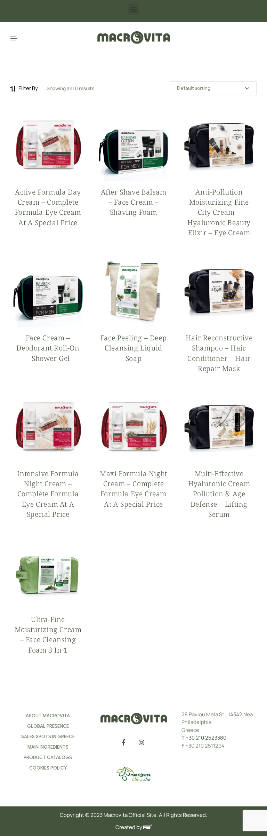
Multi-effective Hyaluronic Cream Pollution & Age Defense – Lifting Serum (219, 494)
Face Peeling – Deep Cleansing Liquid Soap (133, 348)
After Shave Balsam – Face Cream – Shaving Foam (134, 202)
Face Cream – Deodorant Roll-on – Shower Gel (47, 348)
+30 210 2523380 (206, 737)
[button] (133, 9)
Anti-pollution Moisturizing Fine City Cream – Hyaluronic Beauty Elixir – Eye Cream (219, 212)
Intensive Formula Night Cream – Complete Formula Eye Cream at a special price (48, 494)
